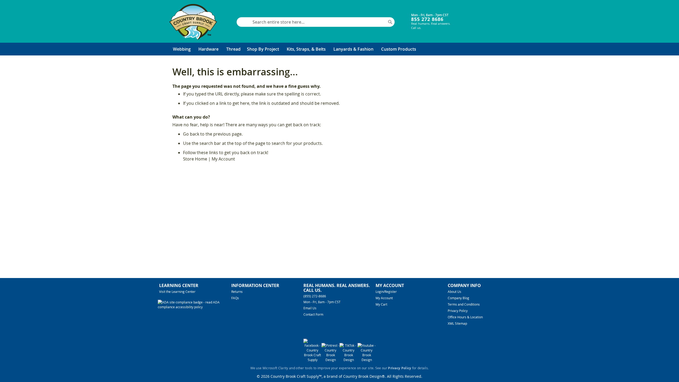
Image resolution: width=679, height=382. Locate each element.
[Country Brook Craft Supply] (193, 22)
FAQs (235, 298)
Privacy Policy (458, 311)
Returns (237, 291)
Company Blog (458, 298)
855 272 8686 (427, 19)
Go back (191, 134)
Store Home (195, 159)
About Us (454, 291)
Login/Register (386, 291)
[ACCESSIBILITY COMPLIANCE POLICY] (194, 307)
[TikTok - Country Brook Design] (349, 360)
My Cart (381, 304)
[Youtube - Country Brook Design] (367, 360)
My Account (223, 159)
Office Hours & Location (465, 317)
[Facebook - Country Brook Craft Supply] (312, 360)
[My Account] (467, 18)
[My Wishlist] (483, 18)
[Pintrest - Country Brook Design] (330, 360)
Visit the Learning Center (177, 291)
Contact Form (313, 314)
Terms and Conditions (464, 304)
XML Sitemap (457, 323)
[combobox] (315, 22)
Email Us (309, 308)
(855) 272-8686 (314, 296)
